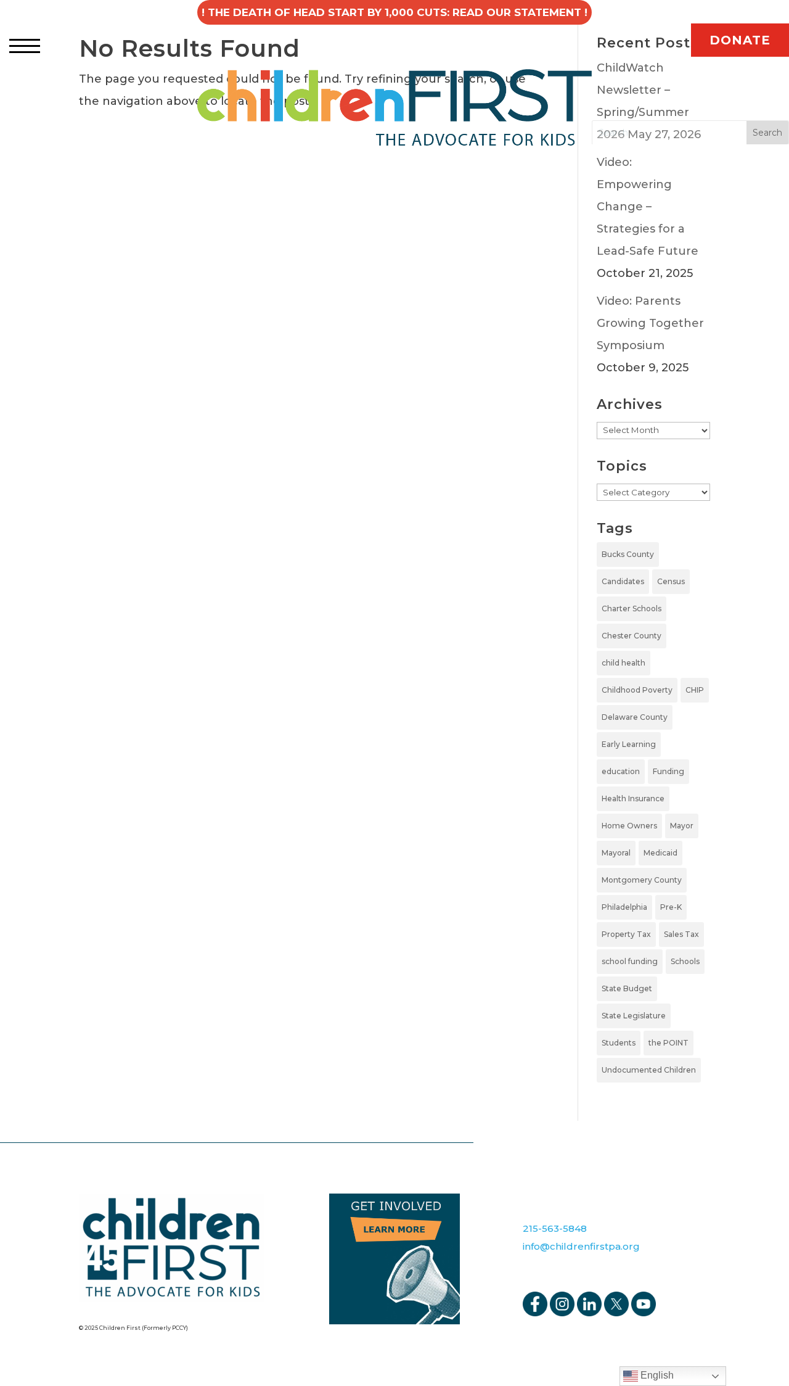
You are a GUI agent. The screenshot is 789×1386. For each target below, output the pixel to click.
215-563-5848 (555, 1228)
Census (671, 581)
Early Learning (629, 744)
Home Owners (629, 825)
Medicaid (660, 852)
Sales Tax (681, 934)
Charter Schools (631, 608)
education (621, 771)
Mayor (681, 825)
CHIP (694, 690)
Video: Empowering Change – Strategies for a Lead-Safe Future (647, 206)
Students (619, 1042)
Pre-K (671, 907)
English (656, 1375)
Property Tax (626, 934)
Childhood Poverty (637, 690)
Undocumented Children (649, 1070)
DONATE (740, 40)
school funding (630, 961)
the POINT (668, 1042)
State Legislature (634, 1015)
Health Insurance (633, 798)
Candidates (623, 581)
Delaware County (635, 717)
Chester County (631, 635)
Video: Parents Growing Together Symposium (650, 323)
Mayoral (616, 852)
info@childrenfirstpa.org (581, 1246)
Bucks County (628, 554)
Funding (668, 771)
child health (623, 662)
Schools (685, 961)
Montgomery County (642, 880)
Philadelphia (624, 907)
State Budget (627, 988)
